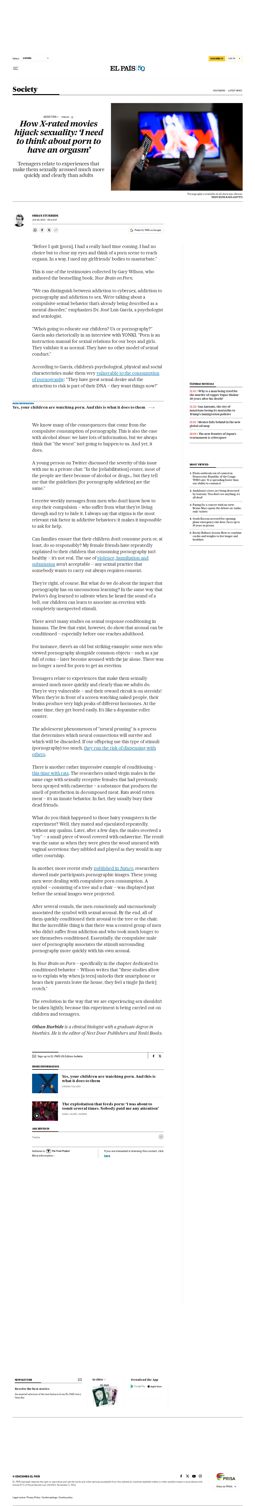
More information (42, 1155)
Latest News (235, 90)
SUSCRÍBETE (217, 58)
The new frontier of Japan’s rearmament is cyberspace (213, 435)
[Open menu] (16, 68)
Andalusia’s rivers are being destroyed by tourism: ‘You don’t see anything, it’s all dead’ (216, 494)
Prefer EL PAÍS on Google (148, 230)
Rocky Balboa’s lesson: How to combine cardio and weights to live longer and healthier (217, 536)
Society (25, 90)
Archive (97, 1379)
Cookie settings (49, 1497)
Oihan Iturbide (45, 215)
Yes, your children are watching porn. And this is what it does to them (79, 407)
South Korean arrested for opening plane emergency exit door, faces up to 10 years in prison (216, 522)
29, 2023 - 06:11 (44, 220)
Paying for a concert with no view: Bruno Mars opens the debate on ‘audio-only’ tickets (217, 508)
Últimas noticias (202, 383)
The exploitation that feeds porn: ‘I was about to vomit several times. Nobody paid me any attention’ (110, 1106)
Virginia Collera (71, 1086)
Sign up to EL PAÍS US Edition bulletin (60, 1056)
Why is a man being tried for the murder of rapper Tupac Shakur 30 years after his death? (214, 394)
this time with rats (50, 773)
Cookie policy (66, 1497)
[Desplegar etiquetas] (161, 1136)
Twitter (36, 1137)
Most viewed (199, 464)
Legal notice (19, 1497)
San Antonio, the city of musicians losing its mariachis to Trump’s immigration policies (212, 410)
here (107, 1155)
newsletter (23, 1379)
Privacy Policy (33, 1497)
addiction (50, 117)
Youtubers (219, 90)
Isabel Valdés (69, 1114)
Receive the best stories (32, 1389)
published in (113, 868)
